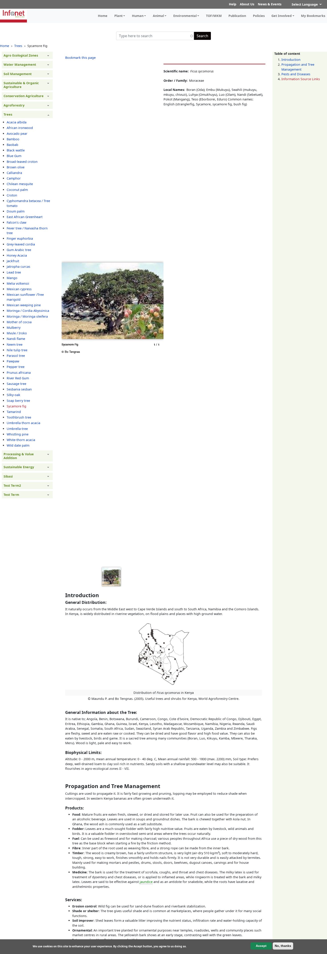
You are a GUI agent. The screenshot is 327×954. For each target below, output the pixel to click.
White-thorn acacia (21, 440)
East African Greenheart (24, 217)
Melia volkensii (18, 283)
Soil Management (18, 74)
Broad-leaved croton (22, 161)
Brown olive (15, 167)
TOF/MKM (214, 16)
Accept (261, 946)
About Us (247, 4)
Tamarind (14, 412)
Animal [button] (158, 16)
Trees (18, 46)
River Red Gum (18, 378)
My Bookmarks (313, 16)
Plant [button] (118, 16)
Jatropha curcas (18, 267)
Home (102, 16)
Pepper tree (15, 367)
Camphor (14, 178)
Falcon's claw (16, 223)
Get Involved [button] (281, 16)
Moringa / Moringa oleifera (27, 316)
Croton (12, 195)
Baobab (12, 145)
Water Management (20, 65)
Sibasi (8, 476)
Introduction (291, 60)
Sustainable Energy (19, 467)
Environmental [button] (185, 16)
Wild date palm (18, 445)
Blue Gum (14, 156)
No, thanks (283, 946)
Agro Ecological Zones (21, 55)
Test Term (11, 494)
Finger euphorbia (20, 239)
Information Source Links (300, 79)
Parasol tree (16, 355)
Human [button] (137, 16)
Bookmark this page (80, 57)
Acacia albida (16, 122)
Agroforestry (14, 105)
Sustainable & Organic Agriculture (21, 85)
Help (232, 4)
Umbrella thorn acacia (23, 423)
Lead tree (14, 272)
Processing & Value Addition (19, 456)
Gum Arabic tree (19, 250)
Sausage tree (16, 384)
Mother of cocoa (19, 322)
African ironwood (20, 128)
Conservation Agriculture (24, 96)
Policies (259, 16)
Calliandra (14, 173)
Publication (237, 16)
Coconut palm (17, 190)
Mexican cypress (19, 289)
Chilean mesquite (20, 184)
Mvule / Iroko (17, 333)
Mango (12, 278)
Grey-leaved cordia (21, 244)
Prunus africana (19, 372)
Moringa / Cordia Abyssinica (28, 311)
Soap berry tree (18, 400)
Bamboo (13, 139)
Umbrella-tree (17, 429)
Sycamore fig (16, 406)
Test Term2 (12, 485)
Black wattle (16, 150)
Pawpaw (13, 361)
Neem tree (14, 344)
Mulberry (13, 327)
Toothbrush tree (19, 417)
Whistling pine (17, 434)
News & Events (269, 4)
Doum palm (15, 211)
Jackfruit (13, 261)
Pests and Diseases (295, 74)
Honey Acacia (17, 255)
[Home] (15, 15)
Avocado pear (17, 133)
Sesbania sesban (19, 389)
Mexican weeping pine (24, 305)
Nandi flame (16, 339)
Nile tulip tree (17, 350)
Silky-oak (13, 395)
